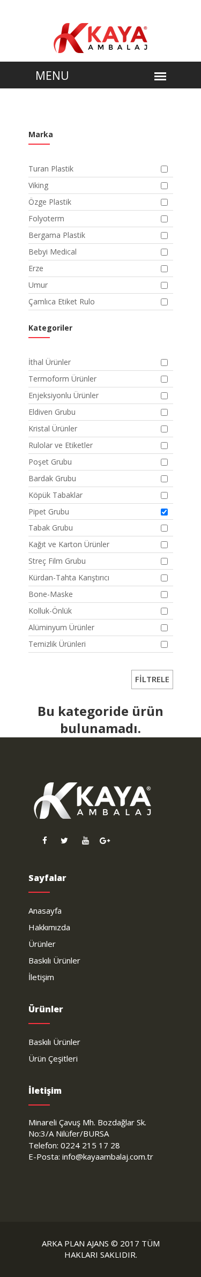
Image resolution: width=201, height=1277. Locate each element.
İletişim (41, 977)
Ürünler (42, 943)
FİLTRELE (152, 679)
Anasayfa (45, 910)
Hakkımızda (49, 927)
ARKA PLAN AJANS (75, 1243)
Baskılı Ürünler (54, 960)
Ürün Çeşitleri (53, 1058)
